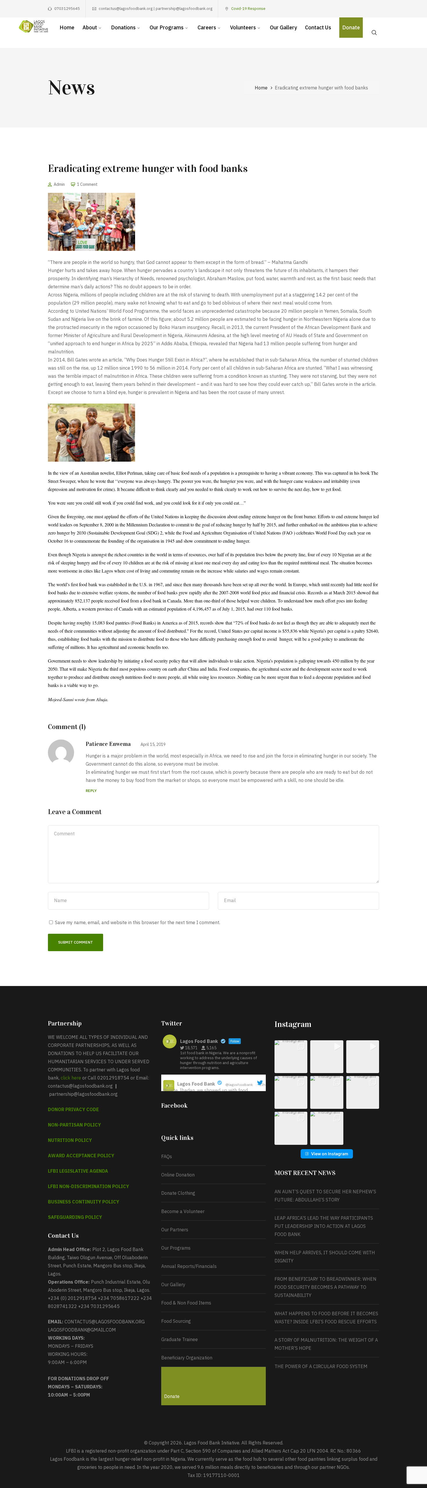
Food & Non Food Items (186, 1303)
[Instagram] (359, 8)
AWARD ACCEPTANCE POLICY (81, 1155)
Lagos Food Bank (196, 1084)
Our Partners (174, 1229)
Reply (91, 790)
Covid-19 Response (248, 8)
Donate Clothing (178, 1193)
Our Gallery (173, 1284)
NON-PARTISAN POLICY (74, 1125)
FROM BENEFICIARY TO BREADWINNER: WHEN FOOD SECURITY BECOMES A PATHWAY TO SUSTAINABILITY (325, 1287)
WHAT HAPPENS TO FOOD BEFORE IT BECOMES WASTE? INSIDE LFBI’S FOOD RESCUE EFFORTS (326, 1318)
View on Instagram (329, 1153)
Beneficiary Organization (186, 1358)
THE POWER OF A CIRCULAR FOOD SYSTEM (320, 1366)
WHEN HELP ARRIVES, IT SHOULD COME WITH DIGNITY (324, 1257)
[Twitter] (350, 8)
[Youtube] (368, 8)
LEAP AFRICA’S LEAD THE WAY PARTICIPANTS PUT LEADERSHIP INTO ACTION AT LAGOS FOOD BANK (323, 1226)
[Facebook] (341, 8)
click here (71, 1078)
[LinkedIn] (377, 8)
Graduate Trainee (179, 1339)
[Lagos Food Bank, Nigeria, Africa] (33, 26)
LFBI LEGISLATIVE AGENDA (78, 1171)
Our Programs (176, 1248)
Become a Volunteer (182, 1211)
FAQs (166, 1156)
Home (261, 88)
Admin (59, 184)
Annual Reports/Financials (189, 1266)
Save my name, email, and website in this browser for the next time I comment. (137, 922)
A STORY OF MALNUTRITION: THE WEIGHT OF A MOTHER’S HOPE (326, 1344)
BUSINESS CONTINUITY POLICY (83, 1202)
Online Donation (178, 1175)
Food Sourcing (176, 1321)
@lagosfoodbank (239, 1084)
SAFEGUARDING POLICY (75, 1217)
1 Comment (87, 184)
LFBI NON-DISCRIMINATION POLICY (88, 1186)
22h (262, 1084)
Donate (172, 1396)
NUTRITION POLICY (70, 1140)
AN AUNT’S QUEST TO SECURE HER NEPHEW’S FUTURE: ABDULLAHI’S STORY (325, 1196)
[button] (290, 1056)
